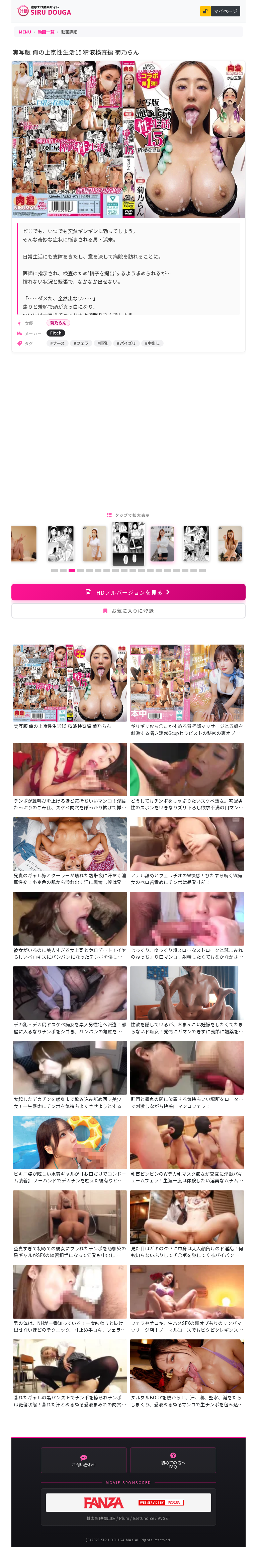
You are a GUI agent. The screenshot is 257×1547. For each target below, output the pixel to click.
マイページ (225, 11)
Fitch (56, 333)
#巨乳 (102, 343)
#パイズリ (126, 343)
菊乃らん (58, 323)
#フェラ (81, 343)
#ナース (57, 343)
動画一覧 (46, 32)
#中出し (152, 343)
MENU (25, 32)
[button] (54, 570)
